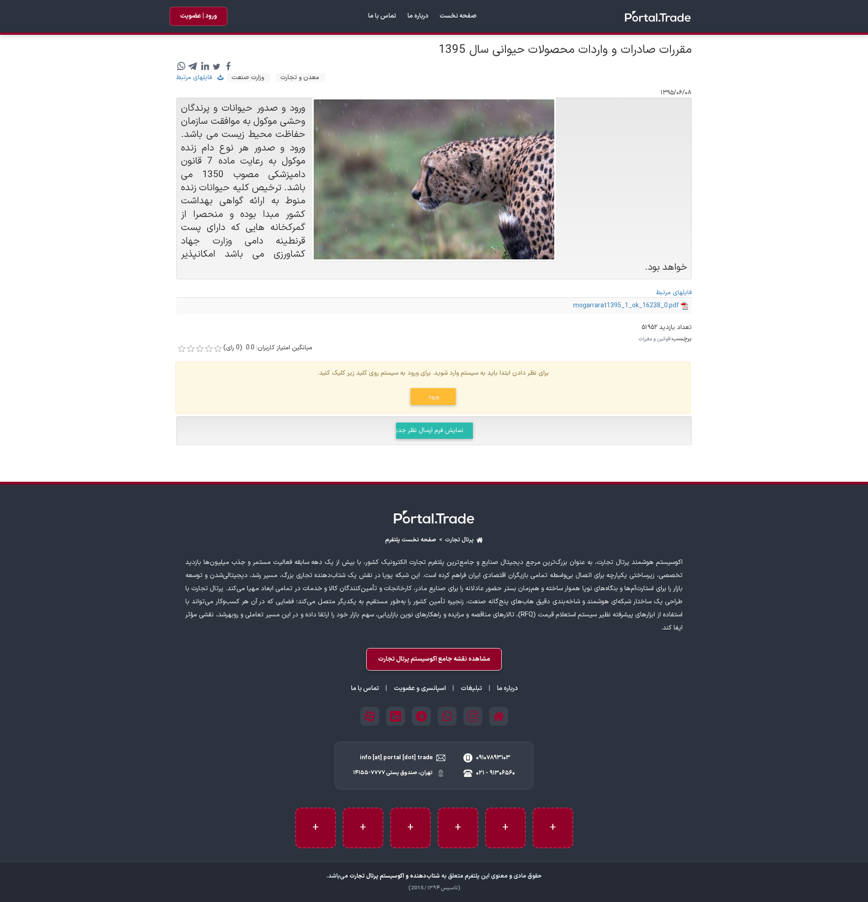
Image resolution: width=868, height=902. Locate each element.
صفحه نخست (457, 16)
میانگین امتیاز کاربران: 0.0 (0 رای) (267, 347)
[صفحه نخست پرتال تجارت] (657, 16)
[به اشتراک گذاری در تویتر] (216, 66)
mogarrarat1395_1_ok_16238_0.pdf (626, 305)
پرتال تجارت (459, 540)
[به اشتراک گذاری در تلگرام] (193, 66)
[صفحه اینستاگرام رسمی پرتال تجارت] (472, 716)
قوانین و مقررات (654, 339)
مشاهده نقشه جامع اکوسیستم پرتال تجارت (434, 659)
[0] (182, 349)
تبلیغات (471, 688)
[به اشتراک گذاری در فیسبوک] (228, 66)
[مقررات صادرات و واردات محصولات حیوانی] (434, 179)
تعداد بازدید (675, 327)
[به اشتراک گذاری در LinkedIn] (205, 66)
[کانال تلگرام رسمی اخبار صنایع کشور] (421, 716)
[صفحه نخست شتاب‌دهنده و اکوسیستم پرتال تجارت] (434, 517)
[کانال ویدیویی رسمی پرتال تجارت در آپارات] (369, 716)
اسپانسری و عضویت (420, 688)
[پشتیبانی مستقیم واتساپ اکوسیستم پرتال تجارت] (447, 716)
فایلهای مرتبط (196, 77)
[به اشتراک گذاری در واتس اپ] (181, 66)
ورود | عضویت (198, 16)
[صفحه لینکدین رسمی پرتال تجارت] (395, 716)
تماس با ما (382, 16)
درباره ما (417, 16)
